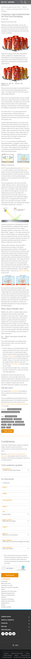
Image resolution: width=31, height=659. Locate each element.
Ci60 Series (11, 356)
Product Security (7, 657)
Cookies (27, 653)
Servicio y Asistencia (7, 620)
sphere (4, 424)
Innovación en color (6, 585)
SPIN (3, 427)
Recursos (4, 626)
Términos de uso (25, 655)
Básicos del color (5, 583)
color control (19, 422)
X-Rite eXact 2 (15, 364)
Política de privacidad (17, 653)
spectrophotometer (18, 424)
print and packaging (7, 422)
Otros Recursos (6, 630)
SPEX (8, 427)
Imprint (16, 655)
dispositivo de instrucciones (9, 591)
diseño (3, 589)
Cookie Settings (7, 655)
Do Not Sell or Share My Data (22, 657)
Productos (4, 623)
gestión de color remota (8, 601)
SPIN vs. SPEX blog (24, 271)
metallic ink (17, 419)
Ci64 (5, 141)
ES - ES (15, 645)
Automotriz (4, 581)
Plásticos (3, 597)
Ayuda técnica (5, 603)
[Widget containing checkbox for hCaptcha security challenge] (13, 568)
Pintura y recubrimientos (8, 595)
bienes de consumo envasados (10, 412)
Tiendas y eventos (6, 607)
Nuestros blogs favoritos (8, 593)
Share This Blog (7, 431)
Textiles (3, 605)
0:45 (9, 424)
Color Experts (14, 391)
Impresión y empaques (14, 409)
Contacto (6, 653)
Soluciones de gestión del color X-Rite (10, 7)
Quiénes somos (6, 616)
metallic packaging (11, 416)
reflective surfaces (7, 419)
